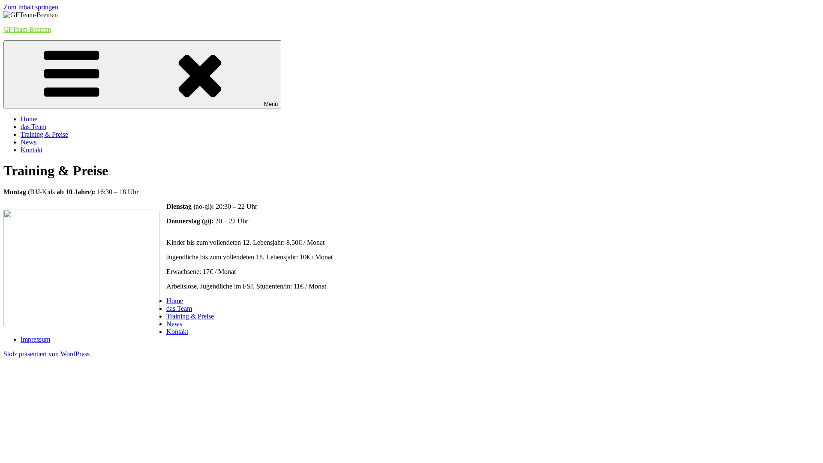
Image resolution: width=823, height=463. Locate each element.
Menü (271, 104)
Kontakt (31, 149)
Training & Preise (44, 134)
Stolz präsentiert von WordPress (46, 354)
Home (29, 119)
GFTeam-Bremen (27, 29)
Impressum (35, 339)
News (28, 142)
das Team (33, 126)
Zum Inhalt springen (30, 7)
